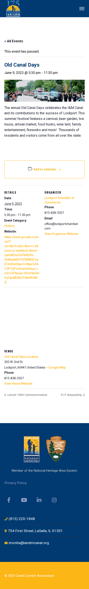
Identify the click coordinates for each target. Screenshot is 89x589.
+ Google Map (56, 367)
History (9, 226)
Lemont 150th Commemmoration (27, 394)
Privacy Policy (16, 483)
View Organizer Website (61, 234)
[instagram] (54, 500)
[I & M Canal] (13, 8)
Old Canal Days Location (21, 356)
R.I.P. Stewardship (71, 394)
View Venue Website (18, 383)
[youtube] (24, 500)
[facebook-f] (9, 500)
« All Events (13, 41)
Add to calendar (44, 169)
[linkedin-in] (39, 500)
